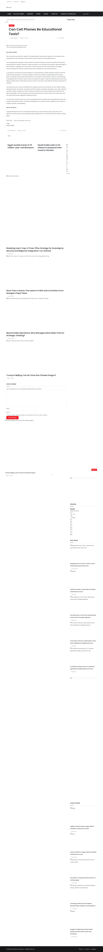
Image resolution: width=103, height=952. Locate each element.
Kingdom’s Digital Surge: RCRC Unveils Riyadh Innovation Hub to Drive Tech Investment (81, 932)
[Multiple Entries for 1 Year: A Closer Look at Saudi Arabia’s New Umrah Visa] (83, 553)
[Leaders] (9, 7)
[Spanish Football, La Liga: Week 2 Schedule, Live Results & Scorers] (83, 579)
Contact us (16, 1)
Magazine (23, 1)
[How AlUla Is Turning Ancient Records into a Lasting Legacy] (83, 868)
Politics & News (18, 14)
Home (9, 14)
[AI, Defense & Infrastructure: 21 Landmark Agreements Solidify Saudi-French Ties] (83, 656)
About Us (9, 1)
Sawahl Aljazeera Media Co (17, 949)
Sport (38, 14)
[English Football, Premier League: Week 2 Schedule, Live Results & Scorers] (83, 816)
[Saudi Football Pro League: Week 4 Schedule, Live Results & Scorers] (83, 842)
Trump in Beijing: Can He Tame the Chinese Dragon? (20, 473)
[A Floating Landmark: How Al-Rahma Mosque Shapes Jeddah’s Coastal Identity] (83, 893)
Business (30, 14)
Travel (46, 14)
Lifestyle (54, 14)
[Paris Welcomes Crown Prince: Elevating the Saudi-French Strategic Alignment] (83, 605)
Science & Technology (68, 14)
